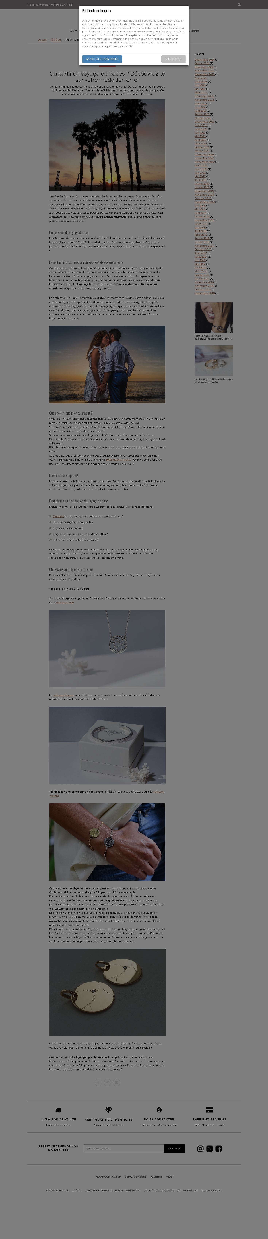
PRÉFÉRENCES (173, 59)
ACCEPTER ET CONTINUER (102, 59)
